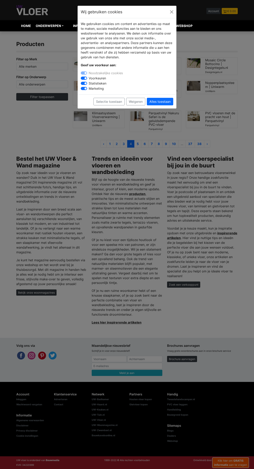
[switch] (84, 78)
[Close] (171, 12)
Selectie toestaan (109, 102)
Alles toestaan (160, 102)
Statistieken (97, 83)
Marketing (96, 88)
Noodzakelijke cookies (106, 73)
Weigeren (136, 102)
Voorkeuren (97, 78)
